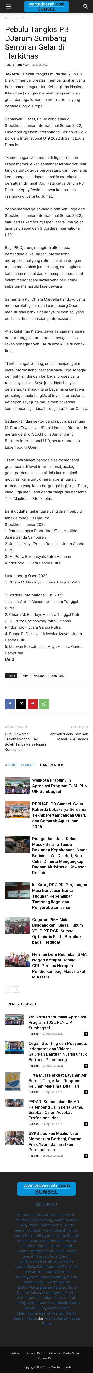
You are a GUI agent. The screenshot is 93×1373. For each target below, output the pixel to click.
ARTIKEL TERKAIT (20, 765)
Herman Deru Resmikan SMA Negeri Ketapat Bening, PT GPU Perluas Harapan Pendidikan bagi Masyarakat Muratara (59, 965)
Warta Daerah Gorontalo (48, 1302)
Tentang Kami (34, 1353)
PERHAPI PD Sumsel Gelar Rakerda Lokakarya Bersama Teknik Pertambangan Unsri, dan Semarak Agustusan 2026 (59, 815)
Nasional (39, 675)
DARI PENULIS (52, 765)
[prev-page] (8, 989)
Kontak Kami (46, 1358)
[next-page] (16, 989)
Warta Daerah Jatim (45, 1261)
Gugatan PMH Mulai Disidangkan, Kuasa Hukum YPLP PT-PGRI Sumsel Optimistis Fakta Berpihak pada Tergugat (57, 931)
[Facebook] (10, 704)
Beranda (11, 18)
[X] (21, 704)
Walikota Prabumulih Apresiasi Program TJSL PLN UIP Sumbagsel (59, 786)
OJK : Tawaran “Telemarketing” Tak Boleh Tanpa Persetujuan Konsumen (25, 742)
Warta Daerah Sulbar (34, 1297)
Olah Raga (57, 675)
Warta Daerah (28, 1214)
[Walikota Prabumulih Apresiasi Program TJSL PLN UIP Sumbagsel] (17, 785)
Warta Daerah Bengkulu (34, 1235)
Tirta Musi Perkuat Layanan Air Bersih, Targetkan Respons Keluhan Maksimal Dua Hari (58, 1081)
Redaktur (22, 64)
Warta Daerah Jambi (60, 1230)
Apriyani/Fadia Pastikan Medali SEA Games (69, 736)
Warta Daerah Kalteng (47, 1277)
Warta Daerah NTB (51, 1266)
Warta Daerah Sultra (59, 1292)
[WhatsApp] (44, 704)
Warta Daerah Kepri (45, 1225)
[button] (8, 6)
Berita (26, 18)
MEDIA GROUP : (47, 1204)
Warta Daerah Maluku (46, 1313)
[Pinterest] (33, 704)
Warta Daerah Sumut (33, 1220)
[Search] (86, 6)
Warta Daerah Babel (47, 1240)
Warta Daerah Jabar (47, 1251)
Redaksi (34, 1033)
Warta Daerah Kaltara (47, 1287)
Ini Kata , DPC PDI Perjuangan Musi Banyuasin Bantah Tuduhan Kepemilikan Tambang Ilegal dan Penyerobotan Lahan (59, 896)
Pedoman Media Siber (64, 1353)
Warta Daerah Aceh (58, 1214)
